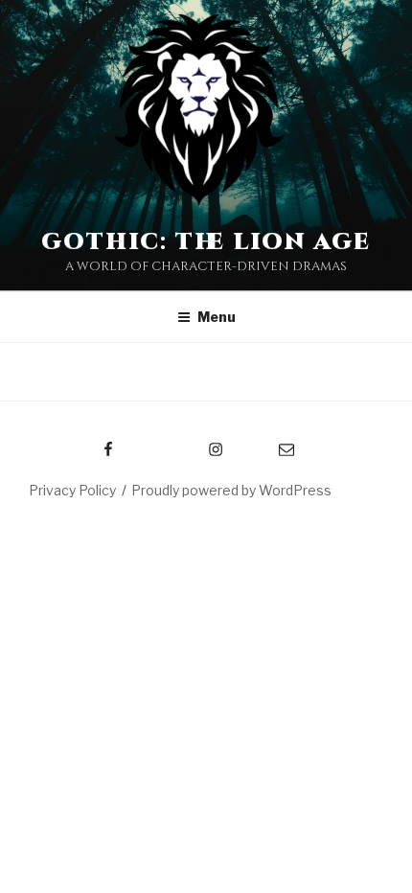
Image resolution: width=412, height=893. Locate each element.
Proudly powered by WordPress (231, 490)
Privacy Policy (72, 490)
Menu (216, 317)
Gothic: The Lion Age (205, 242)
